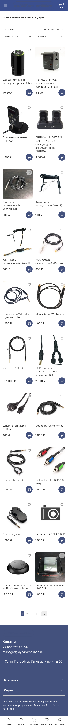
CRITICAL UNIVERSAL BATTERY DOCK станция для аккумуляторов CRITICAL (48, 144)
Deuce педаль (11, 534)
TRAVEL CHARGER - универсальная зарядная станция (47, 83)
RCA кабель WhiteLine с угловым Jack (17, 315)
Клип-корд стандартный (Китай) (48, 203)
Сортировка (11, 36)
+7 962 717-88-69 (15, 647)
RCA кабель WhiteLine (49, 314)
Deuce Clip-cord (13, 480)
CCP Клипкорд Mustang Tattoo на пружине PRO (46, 371)
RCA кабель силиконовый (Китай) (49, 261)
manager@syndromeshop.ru (23, 652)
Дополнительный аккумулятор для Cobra (17, 81)
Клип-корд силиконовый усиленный (11, 205)
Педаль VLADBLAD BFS (50, 534)
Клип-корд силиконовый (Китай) (16, 261)
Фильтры (41, 36)
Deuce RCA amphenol (49, 425)
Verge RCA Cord (13, 368)
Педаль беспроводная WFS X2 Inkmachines (17, 586)
